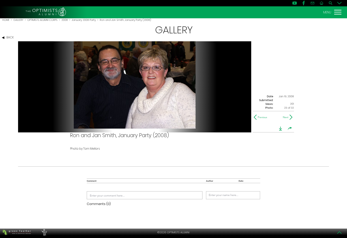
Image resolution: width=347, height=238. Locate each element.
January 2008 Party (84, 20)
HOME (5, 20)
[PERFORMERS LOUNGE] (43, 232)
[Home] (321, 3)
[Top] (339, 232)
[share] (290, 128)
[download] (280, 128)
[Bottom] (339, 3)
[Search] (330, 3)
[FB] (304, 3)
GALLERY (18, 20)
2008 (64, 20)
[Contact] (312, 3)
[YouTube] (295, 3)
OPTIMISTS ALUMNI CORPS (42, 20)
